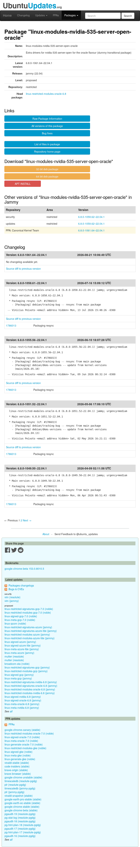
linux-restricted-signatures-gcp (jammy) (27, 667)
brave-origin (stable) (16, 770)
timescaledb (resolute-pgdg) (21, 781)
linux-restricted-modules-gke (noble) (25, 748)
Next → (27, 520)
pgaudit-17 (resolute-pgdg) (20, 828)
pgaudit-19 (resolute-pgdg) (20, 814)
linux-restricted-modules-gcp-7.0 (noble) (28, 612)
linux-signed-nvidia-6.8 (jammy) (23, 696)
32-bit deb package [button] (47, 169)
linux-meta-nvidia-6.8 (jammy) (22, 707)
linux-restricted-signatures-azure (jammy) (28, 627)
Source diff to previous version (23, 268)
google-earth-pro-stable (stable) (23, 799)
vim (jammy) (12, 601)
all (11, 711)
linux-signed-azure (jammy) (20, 642)
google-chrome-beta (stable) (21, 810)
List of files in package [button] (47, 144)
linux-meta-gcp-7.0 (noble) (20, 620)
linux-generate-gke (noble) (20, 759)
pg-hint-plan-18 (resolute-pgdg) (23, 825)
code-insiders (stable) (17, 766)
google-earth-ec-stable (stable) (22, 803)
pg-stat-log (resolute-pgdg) (20, 817)
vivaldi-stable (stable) (17, 762)
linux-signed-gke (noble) (18, 752)
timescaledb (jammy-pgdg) (20, 788)
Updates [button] (40, 15)
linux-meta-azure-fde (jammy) (22, 649)
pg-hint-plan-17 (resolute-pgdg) (23, 832)
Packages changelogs (21, 585)
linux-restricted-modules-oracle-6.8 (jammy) (30, 689)
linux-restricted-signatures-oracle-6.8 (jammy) (31, 685)
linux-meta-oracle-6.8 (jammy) (22, 704)
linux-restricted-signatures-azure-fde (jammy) (31, 631)
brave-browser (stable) (18, 773)
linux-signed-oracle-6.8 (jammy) (23, 700)
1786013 (11, 325)
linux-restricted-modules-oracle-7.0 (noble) (29, 733)
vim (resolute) (12, 597)
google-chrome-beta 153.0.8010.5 (24, 568)
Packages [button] (70, 15)
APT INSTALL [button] (23, 183)
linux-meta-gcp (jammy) (18, 678)
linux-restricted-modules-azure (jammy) (27, 634)
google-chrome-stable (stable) (22, 806)
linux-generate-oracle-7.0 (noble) (24, 744)
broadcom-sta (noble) (17, 664)
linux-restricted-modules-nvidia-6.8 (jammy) (30, 693)
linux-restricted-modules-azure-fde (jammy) (30, 638)
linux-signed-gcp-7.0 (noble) (21, 616)
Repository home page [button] (47, 151)
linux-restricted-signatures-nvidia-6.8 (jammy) (31, 682)
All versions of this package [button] (47, 126)
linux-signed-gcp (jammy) (19, 675)
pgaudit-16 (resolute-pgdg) (20, 836)
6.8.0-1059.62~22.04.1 (91, 217)
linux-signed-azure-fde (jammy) (23, 645)
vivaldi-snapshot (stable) (19, 795)
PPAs (56, 15)
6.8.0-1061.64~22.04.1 (91, 230)
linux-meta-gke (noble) (18, 755)
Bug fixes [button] (47, 133)
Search (128, 16)
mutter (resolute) (14, 656)
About (45, 534)
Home (7, 15)
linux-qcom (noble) (15, 623)
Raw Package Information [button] (47, 118)
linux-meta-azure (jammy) (19, 653)
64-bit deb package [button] (47, 176)
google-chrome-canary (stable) (22, 730)
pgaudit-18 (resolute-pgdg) (20, 821)
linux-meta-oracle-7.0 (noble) (21, 741)
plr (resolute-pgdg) (15, 784)
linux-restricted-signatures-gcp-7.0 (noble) (29, 609)
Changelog (23, 15)
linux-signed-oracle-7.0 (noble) (22, 737)
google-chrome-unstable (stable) (23, 777)
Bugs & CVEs (16, 589)
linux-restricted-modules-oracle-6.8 (46, 93)
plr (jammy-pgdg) (14, 792)
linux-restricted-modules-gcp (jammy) (26, 671)
